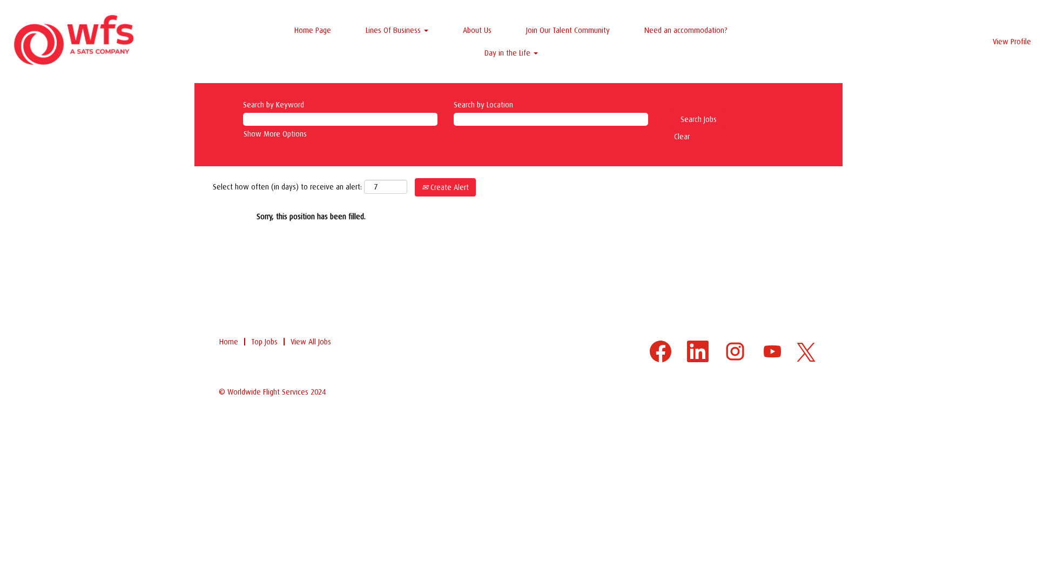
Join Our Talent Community (568, 30)
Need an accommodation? (686, 30)
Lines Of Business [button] (394, 30)
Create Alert (448, 187)
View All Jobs (311, 342)
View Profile (1012, 41)
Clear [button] (682, 136)
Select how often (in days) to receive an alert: (287, 187)
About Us (477, 30)
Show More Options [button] (275, 134)
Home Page (312, 30)
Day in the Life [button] (508, 53)
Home (228, 342)
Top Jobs (264, 342)
